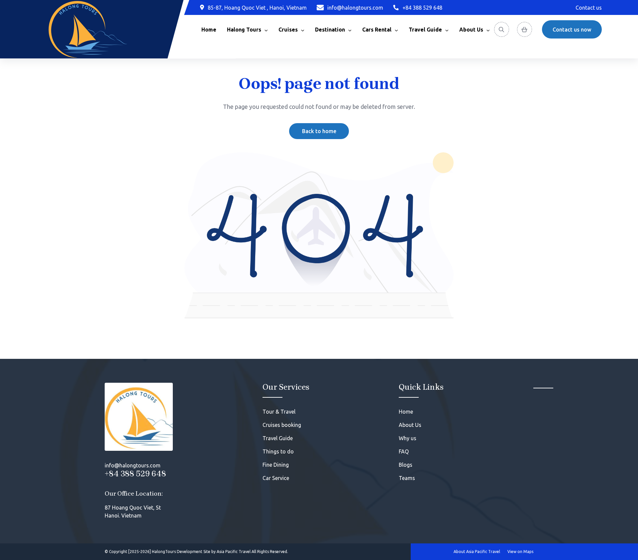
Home (208, 30)
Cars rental (376, 30)
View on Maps (520, 551)
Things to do (278, 451)
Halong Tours (244, 30)
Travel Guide (425, 30)
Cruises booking (282, 425)
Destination (330, 30)
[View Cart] (524, 29)
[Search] (501, 29)
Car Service (276, 478)
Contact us (589, 8)
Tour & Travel (279, 412)
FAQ (404, 451)
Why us (407, 438)
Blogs (405, 465)
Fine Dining (276, 465)
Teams (407, 478)
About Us (410, 425)
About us (471, 30)
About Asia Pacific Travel (477, 551)
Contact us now (572, 30)
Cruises (288, 30)
